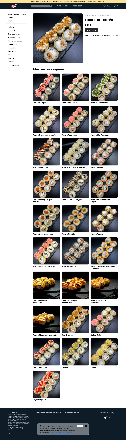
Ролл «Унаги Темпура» (72, 200)
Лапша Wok (12, 51)
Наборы (11, 27)
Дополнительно (14, 65)
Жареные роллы (14, 37)
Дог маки (11, 30)
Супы (10, 55)
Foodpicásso (14, 429)
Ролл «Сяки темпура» (43, 234)
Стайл (93, 367)
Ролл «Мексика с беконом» (98, 302)
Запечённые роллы (15, 41)
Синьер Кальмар (40, 367)
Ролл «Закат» (97, 167)
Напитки (11, 62)
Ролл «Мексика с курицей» (45, 335)
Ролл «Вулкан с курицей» (44, 135)
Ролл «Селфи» (39, 103)
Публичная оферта (71, 412)
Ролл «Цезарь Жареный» (73, 167)
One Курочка (67, 335)
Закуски (11, 58)
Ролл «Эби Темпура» (100, 135)
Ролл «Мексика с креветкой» (69, 302)
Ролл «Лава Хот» (69, 135)
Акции (10, 21)
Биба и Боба (96, 335)
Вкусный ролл (39, 400)
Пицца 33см (12, 44)
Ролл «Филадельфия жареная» (100, 201)
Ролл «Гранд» (97, 234)
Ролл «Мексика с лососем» (40, 302)
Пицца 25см (12, 48)
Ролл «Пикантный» (99, 103)
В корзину (91, 30)
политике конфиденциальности (61, 432)
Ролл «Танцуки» (40, 167)
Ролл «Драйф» (68, 234)
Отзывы (10, 18)
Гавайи (65, 367)
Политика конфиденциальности (48, 412)
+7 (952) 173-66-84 (62, 6)
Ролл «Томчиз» (69, 266)
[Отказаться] (86, 426)
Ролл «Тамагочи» (70, 103)
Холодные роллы (14, 34)
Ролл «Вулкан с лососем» (44, 266)
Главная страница (91, 16)
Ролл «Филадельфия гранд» (42, 201)
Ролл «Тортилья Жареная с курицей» (103, 267)
